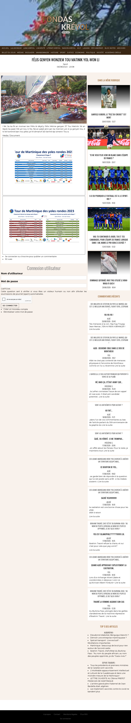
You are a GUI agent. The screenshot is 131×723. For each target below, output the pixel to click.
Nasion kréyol (69, 48)
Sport (62, 52)
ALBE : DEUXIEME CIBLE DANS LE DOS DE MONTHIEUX (108, 350)
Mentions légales (70, 714)
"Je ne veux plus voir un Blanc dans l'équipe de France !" (109, 156)
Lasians (86, 48)
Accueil (5, 48)
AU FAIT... (108, 410)
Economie (79, 52)
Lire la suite (94, 329)
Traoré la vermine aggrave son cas (108, 601)
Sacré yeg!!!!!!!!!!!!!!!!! (109, 498)
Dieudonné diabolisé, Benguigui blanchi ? (109, 635)
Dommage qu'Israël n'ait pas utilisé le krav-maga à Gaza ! (109, 282)
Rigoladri (29, 52)
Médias (20, 52)
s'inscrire (25, 256)
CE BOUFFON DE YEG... (108, 467)
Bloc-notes (110, 48)
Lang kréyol (29, 48)
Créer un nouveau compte (16, 309)
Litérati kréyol (53, 48)
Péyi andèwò (97, 48)
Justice (70, 52)
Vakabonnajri (42, 52)
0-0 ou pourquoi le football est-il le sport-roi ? (108, 197)
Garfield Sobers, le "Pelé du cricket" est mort (108, 116)
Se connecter (11, 256)
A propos (47, 714)
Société (100, 52)
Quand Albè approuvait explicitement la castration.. (108, 567)
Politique (90, 52)
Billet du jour (8, 52)
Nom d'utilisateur (12, 273)
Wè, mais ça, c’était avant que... (108, 382)
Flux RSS (84, 714)
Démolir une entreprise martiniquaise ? (108, 638)
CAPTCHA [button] (5, 289)
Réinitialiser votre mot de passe (18, 312)
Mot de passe (9, 281)
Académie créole (113, 52)
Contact (57, 714)
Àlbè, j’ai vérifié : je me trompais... (108, 438)
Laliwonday (16, 48)
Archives (121, 48)
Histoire (54, 52)
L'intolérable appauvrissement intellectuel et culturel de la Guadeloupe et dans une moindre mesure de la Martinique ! (108, 673)
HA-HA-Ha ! (108, 314)
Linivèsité (40, 48)
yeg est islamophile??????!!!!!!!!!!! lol (108, 534)
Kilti (79, 48)
